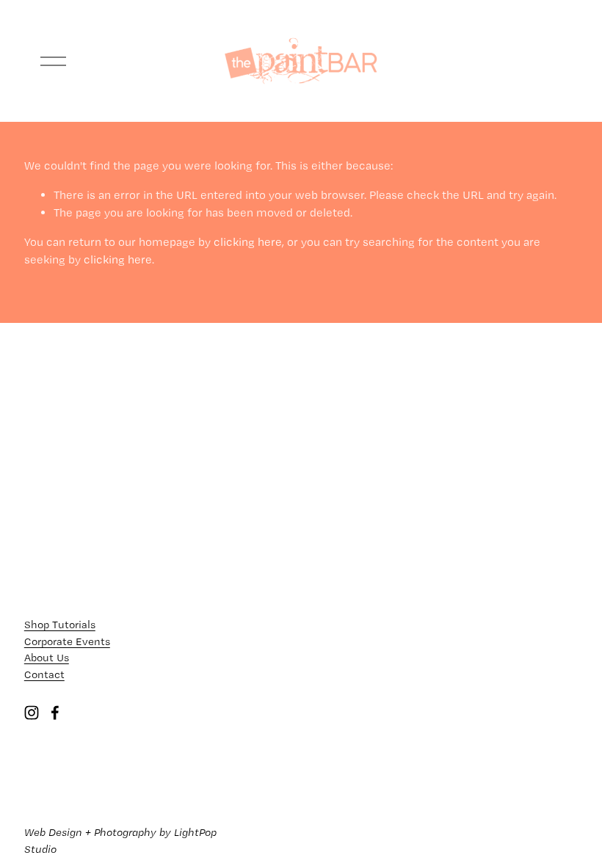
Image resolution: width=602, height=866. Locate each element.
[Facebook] (55, 712)
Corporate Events (67, 641)
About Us (46, 657)
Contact (44, 674)
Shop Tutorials (59, 624)
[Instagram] (31, 712)
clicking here (248, 242)
